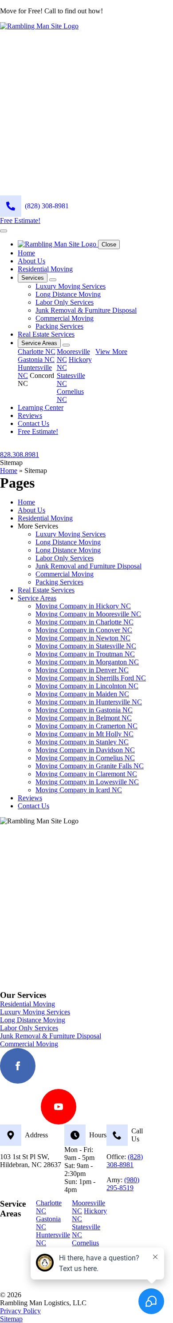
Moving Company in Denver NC (82, 670)
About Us (31, 261)
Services (32, 277)
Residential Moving (45, 269)
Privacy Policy (20, 1311)
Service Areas (39, 343)
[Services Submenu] (52, 279)
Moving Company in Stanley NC (82, 742)
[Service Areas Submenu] (66, 345)
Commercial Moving (64, 574)
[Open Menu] (3, 231)
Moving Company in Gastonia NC (84, 710)
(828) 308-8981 (124, 1160)
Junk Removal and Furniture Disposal (88, 566)
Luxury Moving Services (70, 534)
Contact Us (33, 423)
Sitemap (11, 1319)
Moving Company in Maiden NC (82, 694)
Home (26, 253)
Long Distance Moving (68, 542)
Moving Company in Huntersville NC (88, 702)
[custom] (58, 1066)
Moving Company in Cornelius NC (85, 758)
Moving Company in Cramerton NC (86, 726)
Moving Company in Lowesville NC (87, 782)
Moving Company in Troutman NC (85, 654)
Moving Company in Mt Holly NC (84, 734)
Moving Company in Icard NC (78, 790)
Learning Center (40, 407)
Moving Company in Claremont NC (86, 774)
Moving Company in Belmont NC (83, 718)
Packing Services (59, 582)
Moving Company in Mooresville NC (88, 614)
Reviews (30, 415)
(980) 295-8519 (122, 1184)
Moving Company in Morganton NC (87, 662)
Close (109, 244)
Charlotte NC (36, 351)
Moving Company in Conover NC (83, 630)
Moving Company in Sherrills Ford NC (90, 678)
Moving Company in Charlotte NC (84, 622)
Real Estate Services (46, 334)
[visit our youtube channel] (58, 1106)
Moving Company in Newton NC (82, 638)
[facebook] (17, 1066)
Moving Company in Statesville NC (85, 646)
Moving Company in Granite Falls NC (89, 766)
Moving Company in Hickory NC (83, 606)
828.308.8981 (19, 454)
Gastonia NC (36, 359)
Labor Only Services (64, 558)
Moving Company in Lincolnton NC (86, 686)
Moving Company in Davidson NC (85, 750)
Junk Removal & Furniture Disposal (50, 1036)
